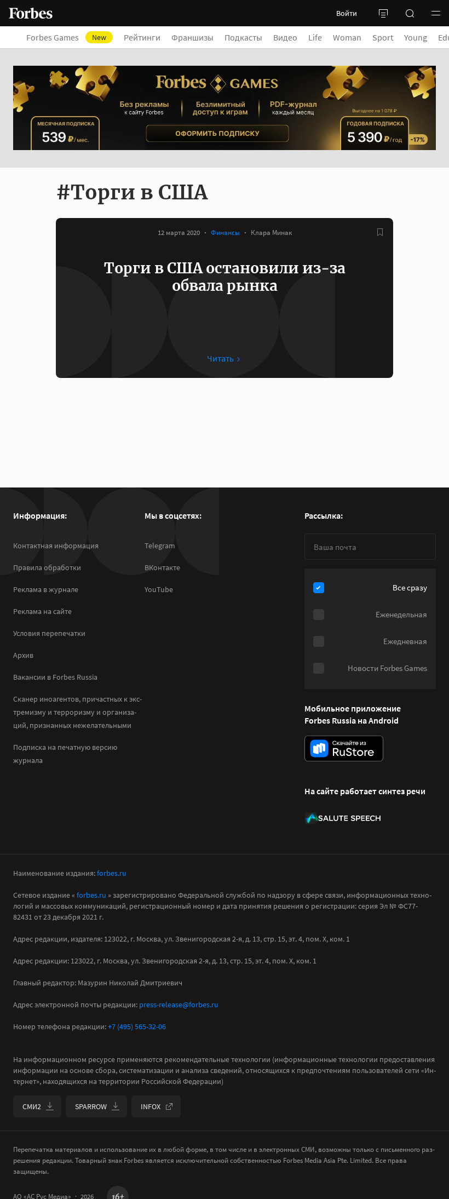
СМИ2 (31, 1106)
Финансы (225, 232)
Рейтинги (142, 37)
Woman (347, 37)
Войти (346, 13)
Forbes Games (66, 37)
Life (315, 37)
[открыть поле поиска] (409, 13)
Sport (382, 37)
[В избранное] (380, 232)
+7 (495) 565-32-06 (137, 1026)
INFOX (150, 1106)
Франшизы (192, 37)
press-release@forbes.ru (178, 1004)
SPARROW (91, 1106)
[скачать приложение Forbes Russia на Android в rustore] (343, 748)
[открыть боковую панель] (383, 13)
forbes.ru (111, 873)
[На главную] (31, 13)
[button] (436, 13)
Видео (285, 37)
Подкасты (243, 37)
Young (415, 37)
